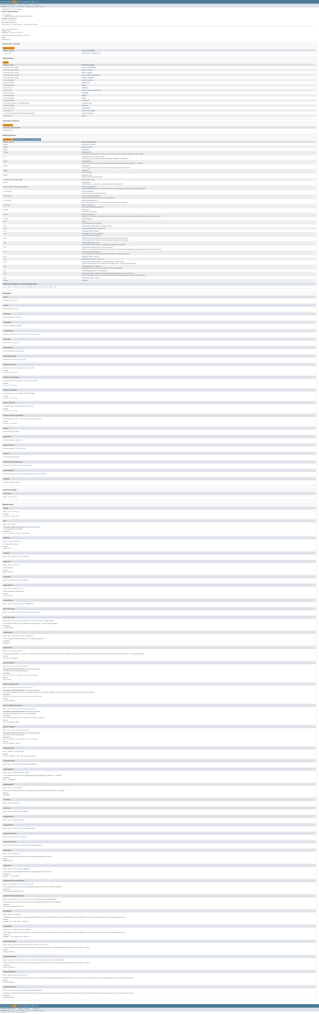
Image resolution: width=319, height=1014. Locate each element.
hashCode (29, 287)
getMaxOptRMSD (86, 161)
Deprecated (27, 1)
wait (47, 287)
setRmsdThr (85, 256)
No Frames (26, 4)
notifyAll (41, 287)
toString (84, 280)
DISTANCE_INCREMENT (88, 77)
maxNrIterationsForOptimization (92, 90)
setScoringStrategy (88, 261)
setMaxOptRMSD (86, 242)
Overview (3, 1)
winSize (84, 115)
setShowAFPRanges (87, 270)
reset (83, 221)
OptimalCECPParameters (31, 24)
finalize (16, 287)
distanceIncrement (87, 80)
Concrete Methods (34, 139)
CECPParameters (6, 24)
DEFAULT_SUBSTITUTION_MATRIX (91, 75)
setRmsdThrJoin (86, 259)
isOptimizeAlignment (88, 214)
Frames (20, 4)
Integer (5, 152)
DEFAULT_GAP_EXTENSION (89, 67)
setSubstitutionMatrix (89, 273)
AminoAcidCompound (28, 113)
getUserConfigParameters (89, 200)
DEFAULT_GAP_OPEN (87, 70)
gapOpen (84, 85)
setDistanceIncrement (88, 226)
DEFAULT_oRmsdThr (87, 72)
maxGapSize (85, 87)
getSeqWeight (86, 182)
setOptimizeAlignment (88, 247)
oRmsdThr (84, 95)
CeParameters (14, 29)
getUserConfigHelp (87, 191)
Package (9, 1)
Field (12, 6)
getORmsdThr (85, 165)
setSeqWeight (86, 266)
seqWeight (85, 105)
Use (18, 1)
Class (8, 205)
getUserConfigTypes (88, 205)
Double (5, 144)
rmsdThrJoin (85, 100)
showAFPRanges (86, 108)
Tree (22, 1)
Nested (8, 6)
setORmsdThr (85, 252)
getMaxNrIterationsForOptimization (93, 156)
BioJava (15, 1012)
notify (35, 287)
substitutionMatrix (88, 113)
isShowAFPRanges (87, 218)
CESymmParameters (17, 24)
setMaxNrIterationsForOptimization (93, 238)
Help (37, 1)
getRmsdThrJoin (86, 175)
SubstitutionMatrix (16, 113)
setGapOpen (85, 231)
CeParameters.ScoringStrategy (91, 53)
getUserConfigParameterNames (91, 196)
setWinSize (85, 278)
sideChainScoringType (88, 110)
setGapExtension (87, 228)
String (17, 75)
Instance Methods (20, 139)
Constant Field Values (10, 372)
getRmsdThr (85, 170)
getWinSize (85, 209)
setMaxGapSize (86, 233)
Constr (17, 6)
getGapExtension (87, 147)
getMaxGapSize (86, 152)
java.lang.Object (6, 14)
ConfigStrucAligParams (9, 20)
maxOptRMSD (85, 93)
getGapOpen (85, 149)
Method (22, 6)
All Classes (35, 4)
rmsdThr (84, 98)
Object (9, 31)
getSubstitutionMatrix (89, 186)
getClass (22, 287)
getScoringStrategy (88, 179)
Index (33, 1)
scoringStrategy (87, 103)
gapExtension (86, 82)
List (4, 191)
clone (5, 287)
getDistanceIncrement (88, 144)
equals (10, 287)
